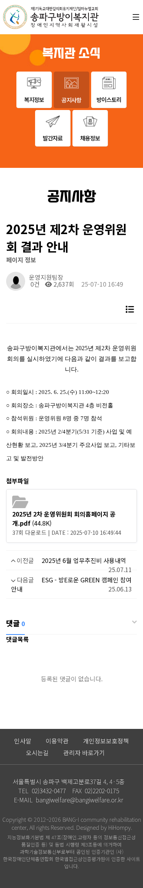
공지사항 (71, 100)
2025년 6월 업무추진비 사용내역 (84, 560)
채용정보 (90, 138)
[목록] (130, 309)
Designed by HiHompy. (104, 827)
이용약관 (57, 740)
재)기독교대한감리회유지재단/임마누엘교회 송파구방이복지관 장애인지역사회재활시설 (51, 17)
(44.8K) (64, 518)
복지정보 (34, 99)
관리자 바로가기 (84, 752)
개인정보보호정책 (106, 740)
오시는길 (37, 752)
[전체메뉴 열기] (136, 17)
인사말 (22, 740)
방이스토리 (108, 99)
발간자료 (53, 138)
